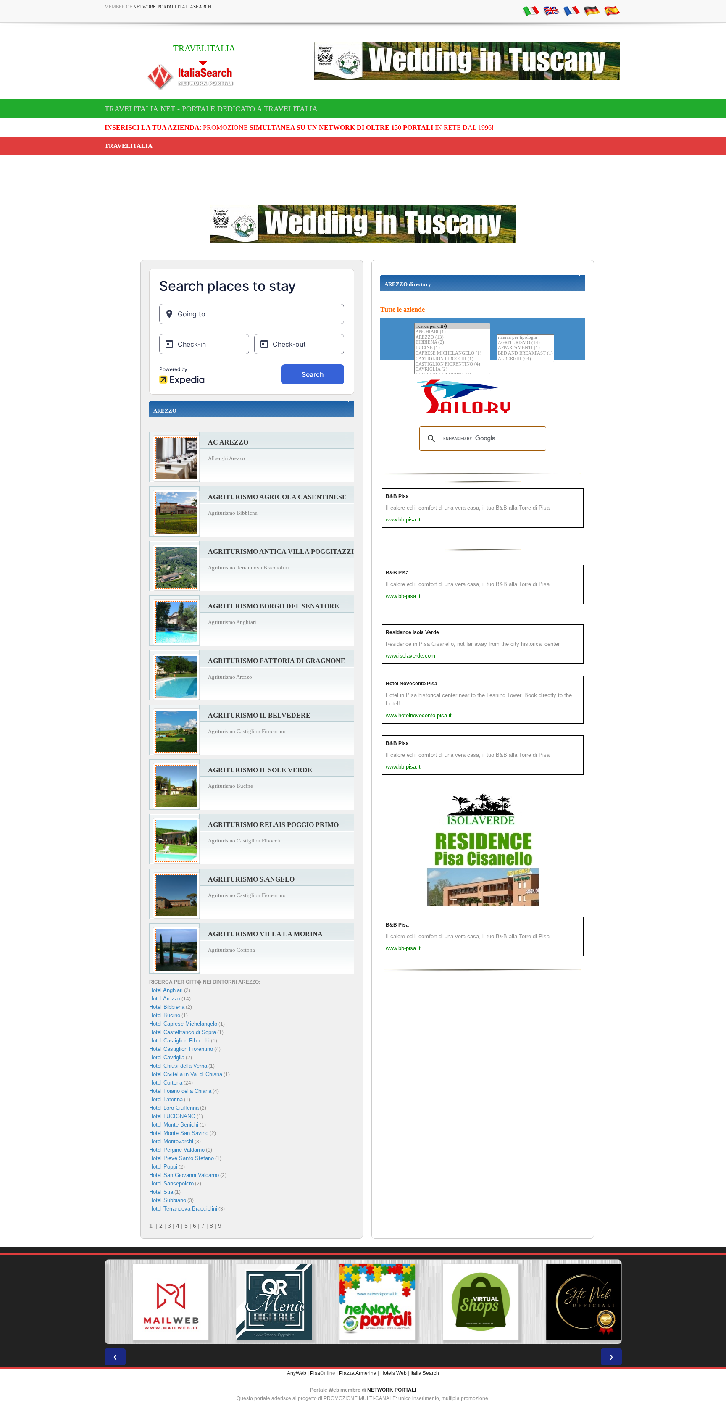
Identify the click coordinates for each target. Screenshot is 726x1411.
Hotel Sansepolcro (171, 1183)
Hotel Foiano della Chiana (180, 1091)
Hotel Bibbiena (166, 1007)
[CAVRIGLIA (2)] (452, 369)
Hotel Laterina (166, 1099)
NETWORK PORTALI (391, 1390)
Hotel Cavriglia (166, 1057)
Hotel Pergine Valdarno (177, 1150)
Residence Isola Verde (412, 632)
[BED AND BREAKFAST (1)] (525, 353)
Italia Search (424, 1373)
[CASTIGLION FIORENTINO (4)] (452, 364)
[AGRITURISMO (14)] (525, 343)
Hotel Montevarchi (171, 1141)
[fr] (571, 10)
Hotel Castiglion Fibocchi (179, 1040)
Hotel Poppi (163, 1167)
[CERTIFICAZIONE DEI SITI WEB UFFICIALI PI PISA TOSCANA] (570, 1302)
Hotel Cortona (165, 1082)
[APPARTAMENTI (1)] (525, 348)
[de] (591, 10)
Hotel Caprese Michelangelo (183, 1024)
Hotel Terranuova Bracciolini (183, 1209)
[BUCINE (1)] (452, 348)
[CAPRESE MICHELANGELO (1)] (452, 353)
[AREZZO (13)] (452, 337)
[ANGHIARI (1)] (452, 332)
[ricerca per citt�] (452, 326)
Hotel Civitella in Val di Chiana (185, 1074)
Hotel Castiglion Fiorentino (181, 1049)
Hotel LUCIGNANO (172, 1116)
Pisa (315, 1373)
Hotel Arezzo (164, 998)
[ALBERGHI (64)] (525, 359)
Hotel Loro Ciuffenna (174, 1108)
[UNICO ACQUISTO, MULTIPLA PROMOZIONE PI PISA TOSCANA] (363, 1302)
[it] (531, 10)
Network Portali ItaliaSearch (172, 6)
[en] (551, 10)
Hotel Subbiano (167, 1200)
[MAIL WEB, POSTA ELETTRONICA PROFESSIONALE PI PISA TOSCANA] (156, 1302)
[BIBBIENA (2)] (452, 342)
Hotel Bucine (164, 1015)
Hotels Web (393, 1373)
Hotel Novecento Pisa (411, 684)
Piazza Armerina (357, 1373)
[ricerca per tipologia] (525, 337)
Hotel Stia (161, 1192)
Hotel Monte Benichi (173, 1124)
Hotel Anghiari (166, 990)
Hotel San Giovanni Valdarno (184, 1175)
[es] (611, 10)
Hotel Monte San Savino (178, 1133)
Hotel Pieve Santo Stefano (181, 1158)
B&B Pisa (397, 496)
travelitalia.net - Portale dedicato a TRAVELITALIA (211, 109)
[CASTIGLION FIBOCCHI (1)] (452, 359)
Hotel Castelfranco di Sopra (182, 1032)
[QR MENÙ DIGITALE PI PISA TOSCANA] (259, 1302)
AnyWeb (296, 1373)
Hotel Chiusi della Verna (178, 1066)
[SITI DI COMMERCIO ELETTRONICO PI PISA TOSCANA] (466, 1302)
